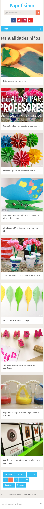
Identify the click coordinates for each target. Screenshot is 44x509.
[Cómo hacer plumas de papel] (22, 300)
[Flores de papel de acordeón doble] (22, 150)
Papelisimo (21, 6)
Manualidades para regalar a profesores (21, 126)
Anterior (21, 474)
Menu (6, 29)
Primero (9, 474)
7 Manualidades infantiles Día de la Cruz (21, 276)
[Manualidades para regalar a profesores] (22, 105)
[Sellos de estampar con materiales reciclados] (22, 345)
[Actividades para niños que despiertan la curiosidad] (22, 440)
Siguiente (9, 485)
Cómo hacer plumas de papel (16, 320)
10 (27, 480)
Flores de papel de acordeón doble (19, 171)
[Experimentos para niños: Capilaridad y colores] (22, 392)
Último (20, 485)
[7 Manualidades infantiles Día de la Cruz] (22, 255)
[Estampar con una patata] (22, 61)
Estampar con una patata (15, 81)
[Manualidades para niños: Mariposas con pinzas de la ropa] (22, 195)
